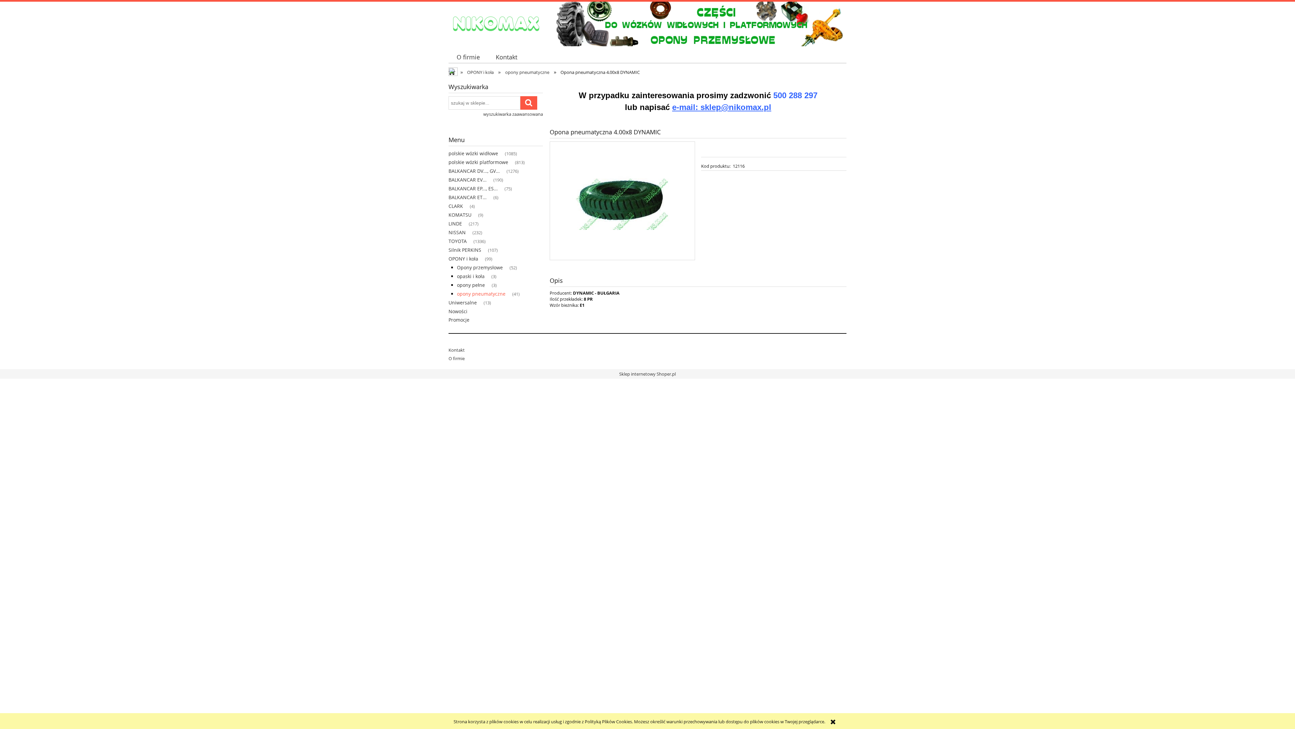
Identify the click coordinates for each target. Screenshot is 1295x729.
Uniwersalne (463, 302)
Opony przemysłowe (480, 267)
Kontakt (457, 350)
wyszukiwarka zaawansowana (513, 114)
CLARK (456, 206)
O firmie (457, 358)
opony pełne (471, 285)
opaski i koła (471, 276)
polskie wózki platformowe (478, 162)
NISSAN (457, 232)
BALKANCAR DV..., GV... (474, 171)
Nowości (458, 311)
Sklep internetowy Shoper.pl (647, 374)
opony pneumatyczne (481, 294)
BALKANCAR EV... (468, 180)
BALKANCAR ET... (468, 197)
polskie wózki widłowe (473, 153)
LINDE (455, 223)
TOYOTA (458, 241)
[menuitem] (468, 57)
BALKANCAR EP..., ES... (473, 188)
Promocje (459, 320)
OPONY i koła (463, 258)
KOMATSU (460, 215)
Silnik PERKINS (465, 250)
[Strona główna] (496, 23)
